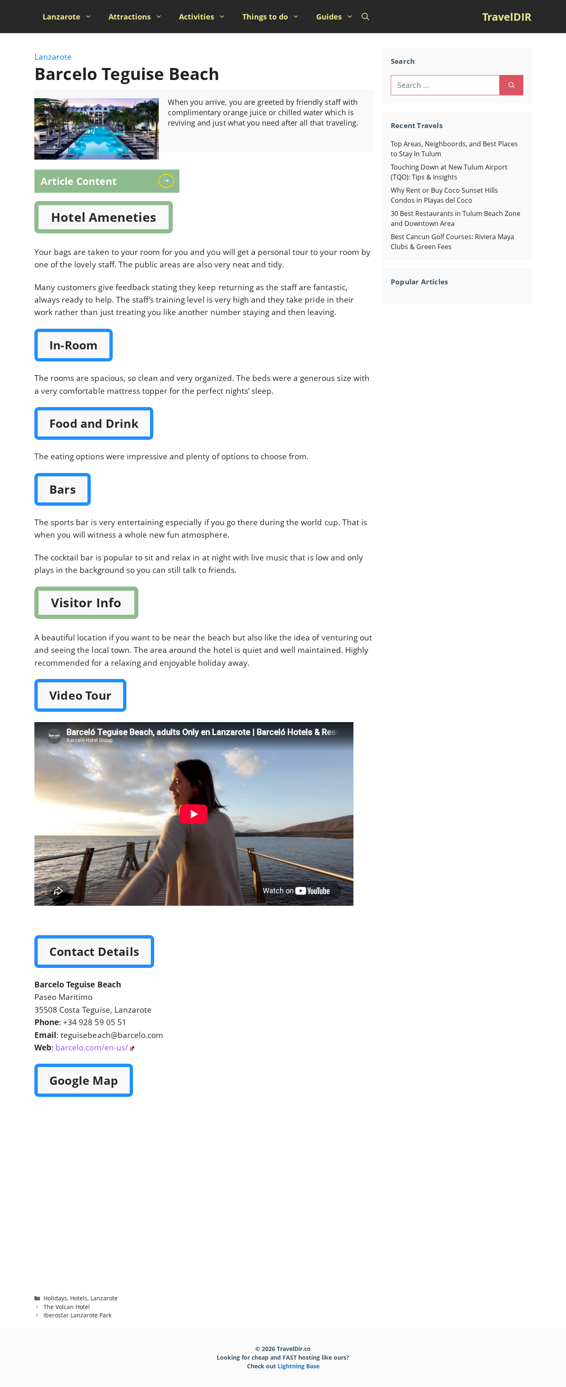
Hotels (78, 1298)
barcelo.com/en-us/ (92, 1047)
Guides (329, 17)
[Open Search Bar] (365, 16)
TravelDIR (507, 17)
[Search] (511, 85)
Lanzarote (61, 17)
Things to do (265, 17)
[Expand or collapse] (170, 180)
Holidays (55, 1298)
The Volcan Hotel (67, 1307)
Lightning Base (298, 1366)
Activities (196, 17)
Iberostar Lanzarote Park (77, 1315)
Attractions (130, 17)
